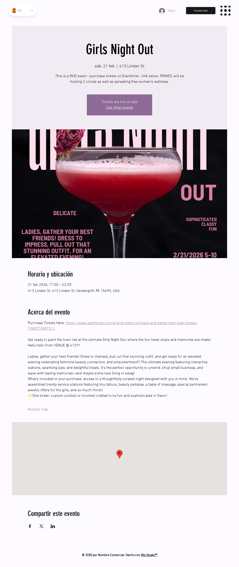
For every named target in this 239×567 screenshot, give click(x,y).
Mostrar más (38, 409)
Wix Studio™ (149, 555)
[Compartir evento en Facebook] (30, 526)
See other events (119, 107)
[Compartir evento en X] (41, 526)
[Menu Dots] (225, 11)
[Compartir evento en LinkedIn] (53, 526)
